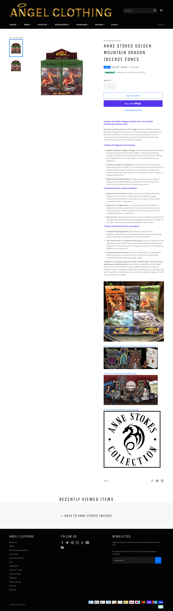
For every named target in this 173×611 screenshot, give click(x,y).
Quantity (107, 80)
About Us (13, 542)
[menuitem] (13, 25)
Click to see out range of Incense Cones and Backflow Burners (130, 346)
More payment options (133, 110)
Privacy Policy (15, 582)
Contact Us (14, 554)
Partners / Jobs (15, 570)
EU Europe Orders (16, 558)
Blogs (11, 546)
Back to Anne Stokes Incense (88, 516)
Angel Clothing (20, 605)
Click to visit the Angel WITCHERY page (120, 374)
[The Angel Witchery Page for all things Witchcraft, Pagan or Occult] (131, 404)
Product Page (14, 574)
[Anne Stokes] (132, 467)
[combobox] (140, 11)
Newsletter (13, 566)
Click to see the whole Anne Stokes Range (121, 410)
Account (160, 25)
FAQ (10, 562)
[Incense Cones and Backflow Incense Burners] (134, 341)
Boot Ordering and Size (19, 550)
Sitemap (12, 590)
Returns (12, 586)
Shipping (13, 578)
